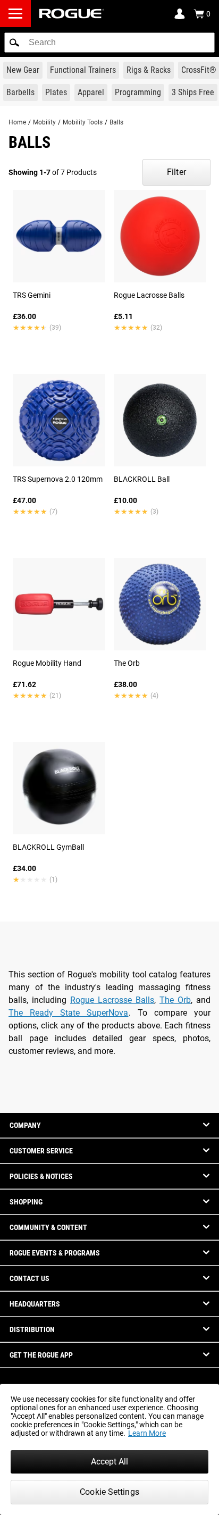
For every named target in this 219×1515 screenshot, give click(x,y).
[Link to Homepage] (71, 13)
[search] (109, 42)
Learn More (147, 1433)
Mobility (44, 122)
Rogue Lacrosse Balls (112, 1000)
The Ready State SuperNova (69, 1013)
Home (17, 122)
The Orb (175, 1000)
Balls (116, 122)
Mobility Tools (83, 122)
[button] (14, 42)
